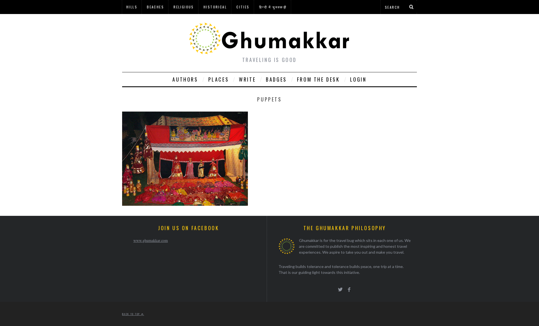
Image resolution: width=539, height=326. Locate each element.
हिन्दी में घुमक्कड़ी (273, 6)
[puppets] (185, 204)
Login (358, 79)
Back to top (131, 314)
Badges (276, 79)
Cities (242, 6)
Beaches (155, 6)
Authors (185, 79)
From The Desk (318, 79)
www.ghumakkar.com (150, 240)
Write (247, 79)
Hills (131, 6)
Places (218, 79)
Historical (215, 6)
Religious (183, 6)
